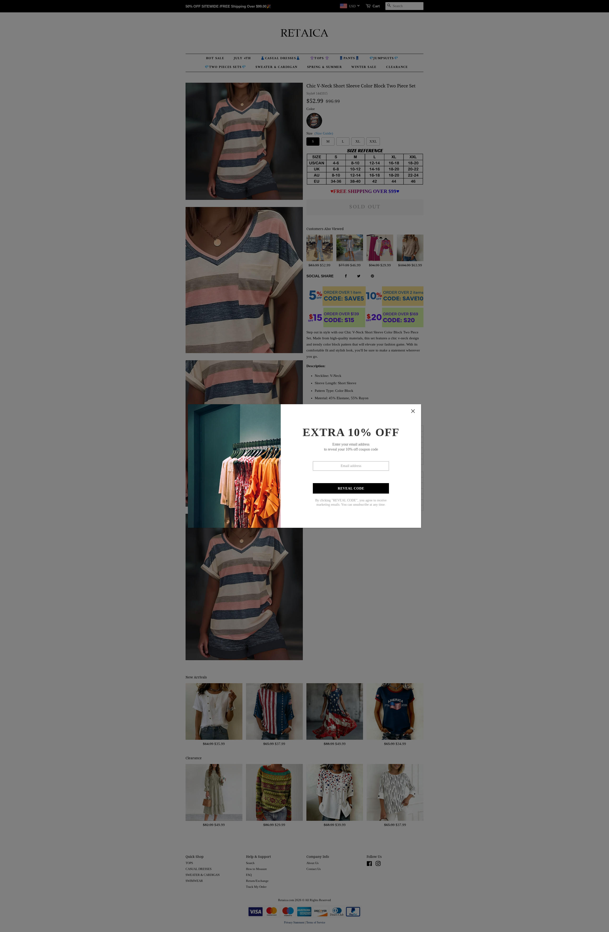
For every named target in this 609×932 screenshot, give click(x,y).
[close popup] (413, 411)
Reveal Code (351, 488)
